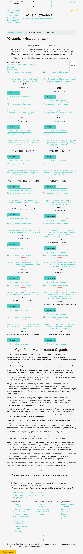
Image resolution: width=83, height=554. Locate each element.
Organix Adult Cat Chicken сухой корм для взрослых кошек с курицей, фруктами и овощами (60, 326)
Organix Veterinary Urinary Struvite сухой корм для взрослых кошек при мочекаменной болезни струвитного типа (60, 82)
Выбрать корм (8, 552)
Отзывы (41, 507)
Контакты (18, 507)
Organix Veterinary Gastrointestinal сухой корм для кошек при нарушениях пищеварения (60, 113)
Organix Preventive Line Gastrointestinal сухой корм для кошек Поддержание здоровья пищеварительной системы (59, 264)
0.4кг (66, 181)
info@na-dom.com (20, 498)
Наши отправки (21, 526)
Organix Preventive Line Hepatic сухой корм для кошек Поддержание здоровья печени (23, 264)
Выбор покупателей (22, 516)
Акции (17, 529)
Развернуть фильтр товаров (41, 45)
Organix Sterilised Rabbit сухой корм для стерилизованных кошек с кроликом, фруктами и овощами (60, 143)
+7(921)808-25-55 (45, 18)
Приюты (64, 514)
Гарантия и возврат (22, 514)
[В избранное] (24, 75)
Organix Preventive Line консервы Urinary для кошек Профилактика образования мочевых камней (59, 173)
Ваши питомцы (44, 509)
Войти (72, 2)
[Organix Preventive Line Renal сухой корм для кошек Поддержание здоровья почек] (19, 223)
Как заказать (20, 511)
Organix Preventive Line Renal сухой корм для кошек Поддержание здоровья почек (23, 231)
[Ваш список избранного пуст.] (70, 11)
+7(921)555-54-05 (30, 18)
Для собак (19, 521)
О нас (17, 504)
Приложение (20, 531)
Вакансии (64, 516)
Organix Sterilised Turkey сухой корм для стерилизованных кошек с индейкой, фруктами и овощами (23, 143)
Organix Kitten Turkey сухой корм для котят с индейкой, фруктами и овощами (23, 293)
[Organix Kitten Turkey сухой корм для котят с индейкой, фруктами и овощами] (19, 285)
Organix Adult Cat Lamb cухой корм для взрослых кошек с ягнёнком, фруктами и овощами (23, 326)
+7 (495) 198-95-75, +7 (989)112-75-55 (28, 495)
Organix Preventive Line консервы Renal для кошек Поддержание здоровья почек (23, 202)
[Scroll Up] (0, 549)
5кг (30, 151)
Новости (41, 504)
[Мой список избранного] (22, 75)
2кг (24, 87)
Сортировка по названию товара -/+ (21, 65)
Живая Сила (19, 519)
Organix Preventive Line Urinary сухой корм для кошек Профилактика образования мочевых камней (59, 203)
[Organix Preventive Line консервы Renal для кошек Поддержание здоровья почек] (19, 193)
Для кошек (19, 524)
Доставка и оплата (22, 509)
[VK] (52, 1)
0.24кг (55, 181)
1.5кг (60, 91)
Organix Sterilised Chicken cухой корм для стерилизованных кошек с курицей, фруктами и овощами (23, 173)
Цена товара (12, 69)
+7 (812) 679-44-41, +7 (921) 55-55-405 (28, 493)
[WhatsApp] (51, 4)
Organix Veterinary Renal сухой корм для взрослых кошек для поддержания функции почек (23, 113)
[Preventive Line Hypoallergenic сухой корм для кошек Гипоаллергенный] (19, 72)
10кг (35, 181)
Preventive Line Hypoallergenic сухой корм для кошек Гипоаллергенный (23, 80)
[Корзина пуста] (74, 11)
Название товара (13, 67)
